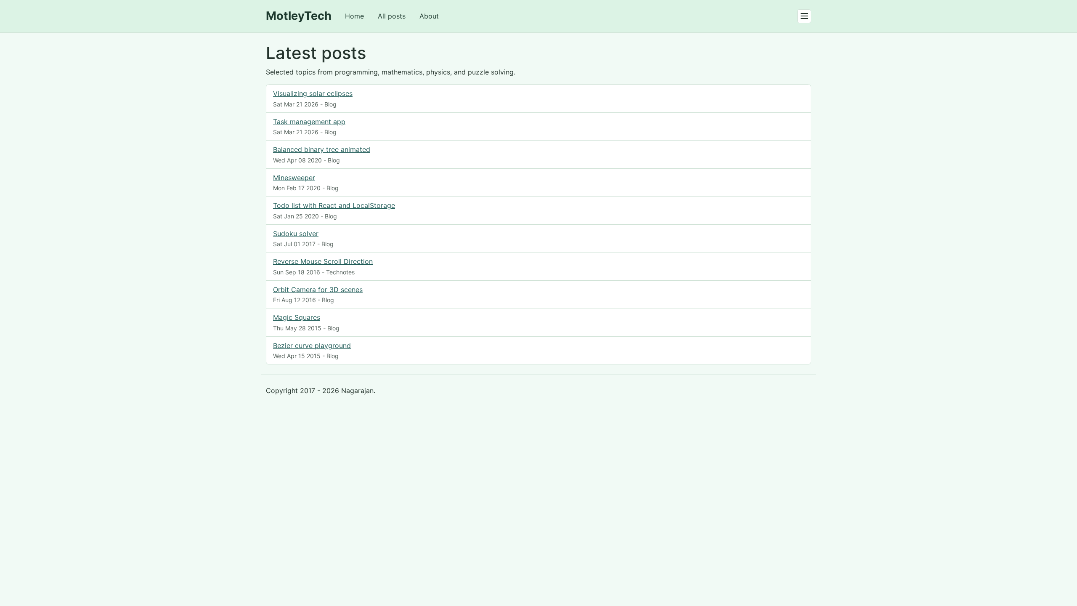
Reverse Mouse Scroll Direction (323, 261)
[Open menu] (804, 16)
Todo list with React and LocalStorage (334, 205)
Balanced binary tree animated (321, 149)
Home (354, 16)
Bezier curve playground (312, 345)
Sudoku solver (295, 233)
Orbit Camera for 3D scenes (318, 289)
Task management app (309, 121)
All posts (392, 16)
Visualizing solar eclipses (313, 93)
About (429, 16)
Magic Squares (296, 317)
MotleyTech (299, 16)
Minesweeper (294, 177)
